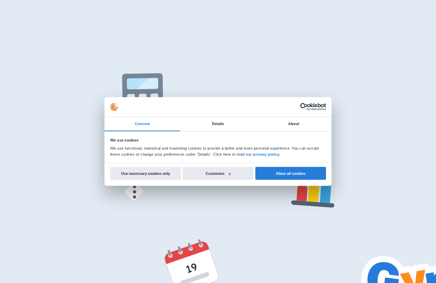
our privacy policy (262, 154)
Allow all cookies (291, 173)
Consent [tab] (142, 123)
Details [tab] (218, 123)
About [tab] (293, 123)
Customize (215, 173)
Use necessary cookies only (145, 173)
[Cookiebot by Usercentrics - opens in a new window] (304, 107)
